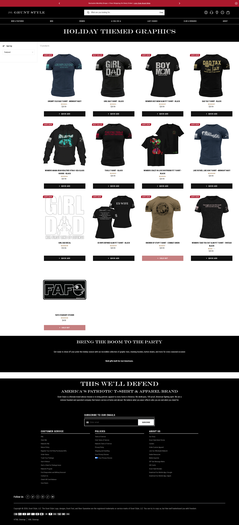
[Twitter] (33, 497)
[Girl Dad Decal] (65, 217)
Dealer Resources (154, 454)
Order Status (45, 454)
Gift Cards (152, 465)
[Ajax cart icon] (228, 12)
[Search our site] (88, 12)
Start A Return (45, 461)
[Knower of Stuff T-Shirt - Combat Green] (163, 217)
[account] (222, 12)
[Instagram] (38, 497)
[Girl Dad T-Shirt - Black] (114, 76)
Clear (161, 12)
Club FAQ (44, 440)
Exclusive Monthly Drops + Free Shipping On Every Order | (119, 3)
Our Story (152, 437)
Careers (151, 444)
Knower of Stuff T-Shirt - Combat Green (162, 243)
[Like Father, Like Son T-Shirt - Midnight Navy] (212, 145)
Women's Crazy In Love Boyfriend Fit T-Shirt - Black (163, 172)
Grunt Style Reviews (155, 469)
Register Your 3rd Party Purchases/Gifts (54, 451)
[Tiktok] (48, 497)
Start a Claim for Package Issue (51, 465)
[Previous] (60, 3)
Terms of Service (100, 437)
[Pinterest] (43, 497)
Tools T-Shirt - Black (114, 170)
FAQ (42, 437)
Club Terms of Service (102, 440)
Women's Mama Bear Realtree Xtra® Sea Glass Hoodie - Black (64, 172)
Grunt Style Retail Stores (157, 440)
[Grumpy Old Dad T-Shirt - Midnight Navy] (65, 76)
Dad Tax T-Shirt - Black (211, 101)
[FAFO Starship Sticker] (65, 289)
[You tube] (53, 497)
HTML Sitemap (20, 519)
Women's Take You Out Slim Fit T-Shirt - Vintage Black (212, 244)
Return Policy (45, 447)
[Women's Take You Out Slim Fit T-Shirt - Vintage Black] (212, 217)
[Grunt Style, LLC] (26, 12)
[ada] (206, 12)
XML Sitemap (33, 519)
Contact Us (44, 476)
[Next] (179, 3)
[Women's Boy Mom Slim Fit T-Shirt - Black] (163, 76)
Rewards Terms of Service (103, 444)
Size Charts (44, 483)
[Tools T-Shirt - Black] (114, 145)
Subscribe (146, 422)
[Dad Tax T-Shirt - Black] (212, 76)
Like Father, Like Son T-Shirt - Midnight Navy (211, 170)
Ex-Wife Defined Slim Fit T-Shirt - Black (114, 243)
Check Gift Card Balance (48, 479)
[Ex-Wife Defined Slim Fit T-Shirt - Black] (114, 217)
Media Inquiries (154, 458)
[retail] (217, 12)
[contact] (211, 12)
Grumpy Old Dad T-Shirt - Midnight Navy (64, 101)
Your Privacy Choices (102, 454)
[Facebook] (28, 497)
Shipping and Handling (102, 451)
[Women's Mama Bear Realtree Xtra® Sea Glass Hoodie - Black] (65, 145)
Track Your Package (47, 458)
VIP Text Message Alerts (157, 461)
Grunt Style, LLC (35, 508)
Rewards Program (46, 469)
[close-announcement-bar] (236, 3)
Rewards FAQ (45, 444)
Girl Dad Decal (65, 243)
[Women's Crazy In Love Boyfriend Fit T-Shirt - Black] (163, 145)
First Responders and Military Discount (53, 472)
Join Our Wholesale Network (158, 451)
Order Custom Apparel (156, 447)
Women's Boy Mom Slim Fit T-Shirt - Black (162, 101)
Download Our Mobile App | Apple (160, 476)
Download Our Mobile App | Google (160, 472)
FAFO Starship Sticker (64, 315)
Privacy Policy (99, 447)
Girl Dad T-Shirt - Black (114, 101)
